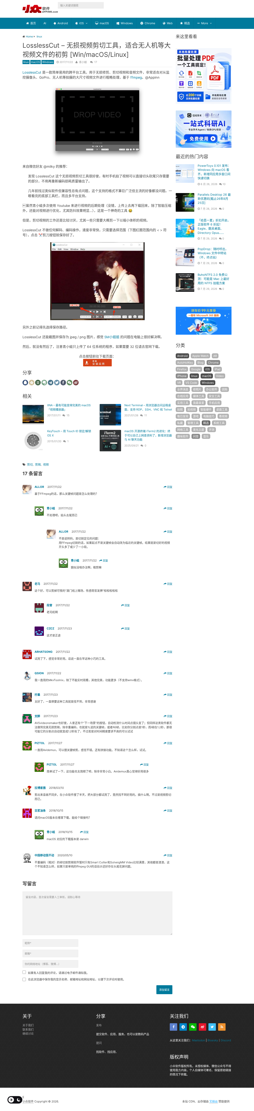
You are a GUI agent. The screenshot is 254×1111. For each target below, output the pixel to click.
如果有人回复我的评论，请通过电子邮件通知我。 (58, 973)
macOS (104, 23)
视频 (46, 464)
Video (220, 376)
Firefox (182, 369)
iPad (217, 369)
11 (145, 415)
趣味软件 (182, 436)
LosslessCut (31, 72)
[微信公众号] (193, 1027)
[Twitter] (212, 1027)
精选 (187, 23)
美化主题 (198, 429)
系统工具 (219, 423)
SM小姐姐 (111, 337)
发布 (99, 1025)
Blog (200, 362)
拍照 (180, 409)
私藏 (180, 423)
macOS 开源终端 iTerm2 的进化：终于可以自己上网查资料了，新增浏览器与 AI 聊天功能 (148, 435)
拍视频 (191, 409)
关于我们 (28, 1025)
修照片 (197, 389)
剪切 (30, 464)
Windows (126, 23)
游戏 (196, 416)
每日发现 (182, 416)
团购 (224, 389)
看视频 (223, 416)
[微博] (202, 1027)
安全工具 (214, 396)
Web (169, 23)
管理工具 (193, 423)
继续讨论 (28, 1033)
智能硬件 (206, 409)
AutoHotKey (185, 362)
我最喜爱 (198, 403)
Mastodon (198, 1040)
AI (45, 23)
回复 (169, 486)
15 (68, 415)
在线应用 (182, 396)
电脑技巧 (208, 416)
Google (196, 369)
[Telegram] (183, 1027)
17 (95, 62)
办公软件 (211, 389)
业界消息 (182, 389)
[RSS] (222, 1027)
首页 (33, 23)
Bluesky (213, 1040)
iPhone (182, 376)
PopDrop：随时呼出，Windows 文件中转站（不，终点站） (213, 253)
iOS (81, 23)
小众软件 (28, 1101)
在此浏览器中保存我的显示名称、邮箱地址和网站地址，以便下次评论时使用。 (77, 979)
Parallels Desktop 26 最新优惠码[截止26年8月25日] (214, 199)
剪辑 (38, 464)
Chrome (149, 23)
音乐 (206, 436)
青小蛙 (83, 62)
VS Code (191, 382)
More (204, 23)
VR (179, 382)
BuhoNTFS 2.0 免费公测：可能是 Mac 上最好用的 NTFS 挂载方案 (213, 279)
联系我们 (28, 1029)
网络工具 (182, 429)
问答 (196, 436)
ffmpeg (136, 77)
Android (62, 23)
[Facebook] (173, 1027)
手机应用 (214, 403)
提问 (99, 1043)
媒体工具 (198, 396)
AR (215, 356)
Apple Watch (200, 356)
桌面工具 (221, 409)
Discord (226, 1040)
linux (26, 62)
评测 (211, 429)
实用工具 (182, 403)
